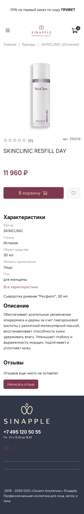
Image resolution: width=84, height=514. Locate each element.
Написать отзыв (20, 384)
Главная (10, 44)
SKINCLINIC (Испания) (60, 44)
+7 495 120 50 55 (22, 432)
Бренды (28, 44)
